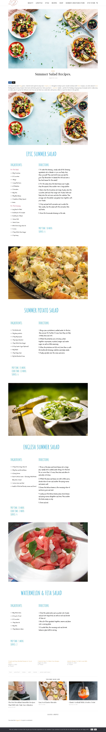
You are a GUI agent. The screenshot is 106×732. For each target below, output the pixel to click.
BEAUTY (30, 3)
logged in (18, 720)
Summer (35, 672)
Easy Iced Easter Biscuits (47, 702)
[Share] (10, 82)
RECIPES (54, 3)
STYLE (47, 3)
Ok (92, 729)
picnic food (17, 672)
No (95, 729)
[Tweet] (13, 82)
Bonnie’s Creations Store (75, 3)
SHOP (61, 3)
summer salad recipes (45, 672)
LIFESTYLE (39, 3)
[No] (104, 730)
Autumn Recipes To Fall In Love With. (77, 661)
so (50, 86)
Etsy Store (91, 3)
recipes (46, 86)
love (96, 86)
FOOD (53, 71)
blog (20, 86)
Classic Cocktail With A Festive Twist (82, 702)
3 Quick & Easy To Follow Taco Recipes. (48, 661)
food (79, 86)
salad (29, 672)
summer (55, 88)
